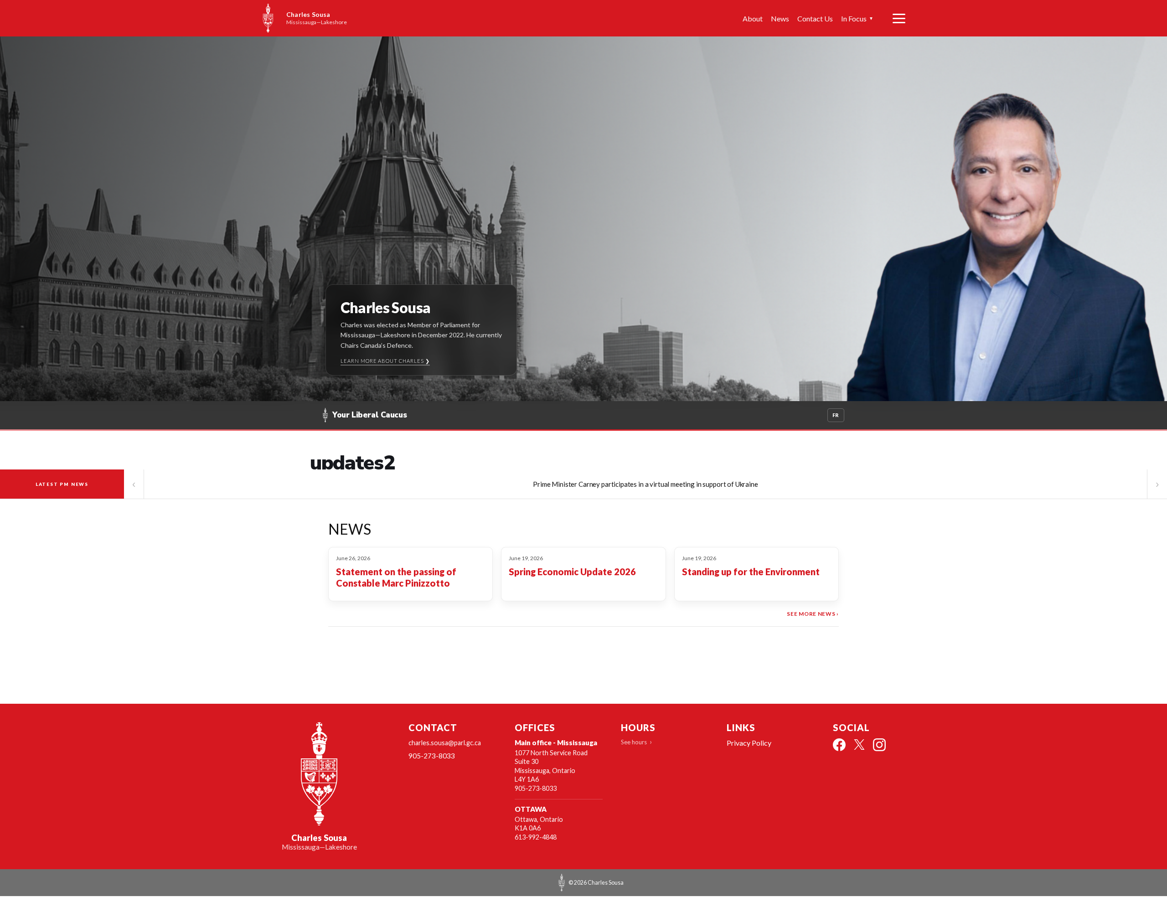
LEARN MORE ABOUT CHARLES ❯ (385, 361)
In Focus (857, 18)
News (780, 18)
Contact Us (815, 18)
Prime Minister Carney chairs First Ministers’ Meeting (645, 484)
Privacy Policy (749, 742)
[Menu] (899, 18)
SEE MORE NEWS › (813, 613)
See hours (634, 742)
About (753, 18)
